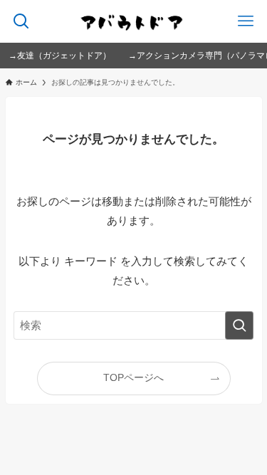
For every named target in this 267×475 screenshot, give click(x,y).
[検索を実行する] (239, 325)
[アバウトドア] (133, 21)
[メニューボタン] (245, 21)
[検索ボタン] (21, 21)
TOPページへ (133, 377)
